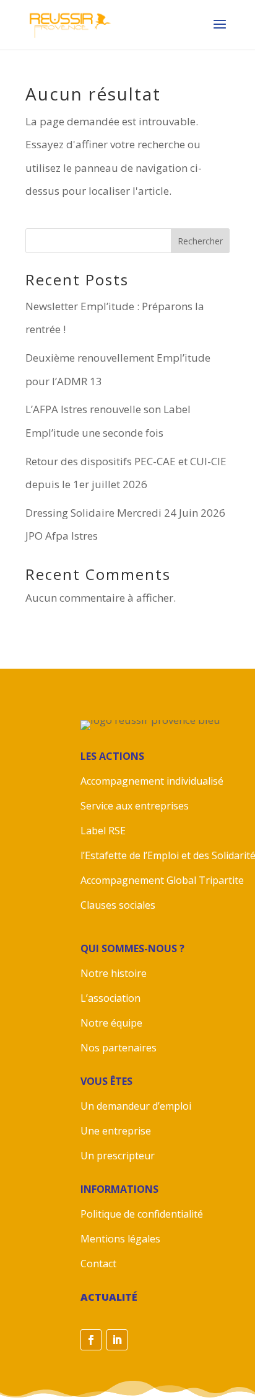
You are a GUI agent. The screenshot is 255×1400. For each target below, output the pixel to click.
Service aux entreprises (134, 806)
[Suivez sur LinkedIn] (116, 1339)
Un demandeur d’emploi (135, 1106)
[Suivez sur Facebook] (91, 1339)
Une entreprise (115, 1131)
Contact (98, 1263)
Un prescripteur (117, 1155)
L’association (110, 998)
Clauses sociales (119, 905)
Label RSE (103, 830)
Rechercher (200, 241)
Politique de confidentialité (141, 1214)
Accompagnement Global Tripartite (163, 880)
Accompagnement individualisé (151, 781)
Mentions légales (120, 1239)
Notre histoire (113, 973)
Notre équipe (111, 1023)
